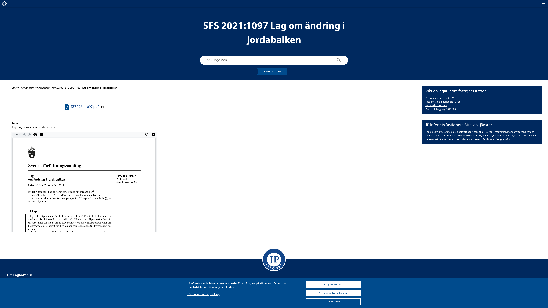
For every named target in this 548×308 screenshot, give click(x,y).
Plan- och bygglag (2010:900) (440, 109)
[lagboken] (4, 3)
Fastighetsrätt (272, 71)
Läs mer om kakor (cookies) (203, 294)
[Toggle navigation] (543, 3)
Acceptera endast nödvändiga (333, 293)
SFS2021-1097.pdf (85, 106)
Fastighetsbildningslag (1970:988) (443, 101)
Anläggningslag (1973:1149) (440, 98)
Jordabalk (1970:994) (436, 105)
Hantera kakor (333, 301)
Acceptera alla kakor (333, 284)
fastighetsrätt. (503, 139)
